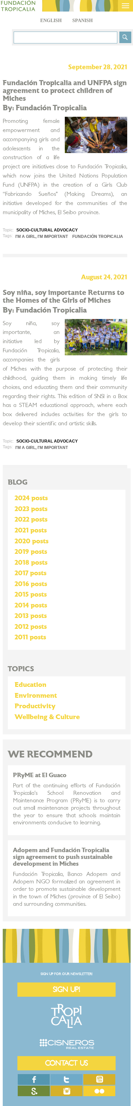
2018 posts (31, 562)
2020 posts (31, 541)
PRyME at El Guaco (39, 775)
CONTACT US (66, 1063)
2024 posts (31, 498)
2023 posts (31, 509)
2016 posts (31, 584)
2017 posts (30, 573)
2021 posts (31, 530)
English (51, 20)
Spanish (82, 20)
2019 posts (31, 551)
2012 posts (31, 626)
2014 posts (31, 605)
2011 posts (30, 637)
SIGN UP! (66, 989)
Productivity (35, 706)
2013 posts (31, 616)
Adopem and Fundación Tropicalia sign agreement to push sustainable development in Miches (63, 857)
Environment (36, 695)
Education (30, 684)
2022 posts (31, 519)
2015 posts (31, 594)
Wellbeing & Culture (47, 717)
